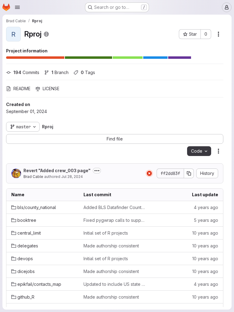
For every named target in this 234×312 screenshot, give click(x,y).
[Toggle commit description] (97, 170)
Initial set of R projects (105, 233)
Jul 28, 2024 (72, 176)
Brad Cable (33, 176)
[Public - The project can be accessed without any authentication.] (46, 34)
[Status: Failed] (149, 173)
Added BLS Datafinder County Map (114, 207)
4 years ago (206, 207)
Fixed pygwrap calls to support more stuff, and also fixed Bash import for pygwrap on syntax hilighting (114, 220)
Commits (26, 72)
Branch (60, 72)
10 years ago (205, 233)
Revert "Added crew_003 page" (56, 170)
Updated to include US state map (114, 284)
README (21, 88)
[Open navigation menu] (17, 7)
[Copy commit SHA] (189, 173)
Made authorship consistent (111, 245)
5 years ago (206, 220)
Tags (88, 72)
